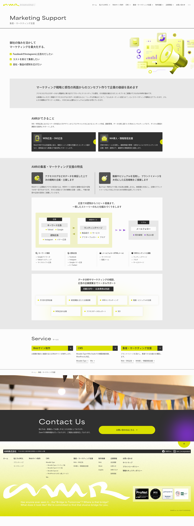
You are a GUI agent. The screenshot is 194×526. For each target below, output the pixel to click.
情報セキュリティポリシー (132, 470)
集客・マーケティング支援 (46, 372)
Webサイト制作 (34, 458)
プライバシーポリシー (131, 466)
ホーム (34, 372)
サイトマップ (127, 462)
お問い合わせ (127, 458)
